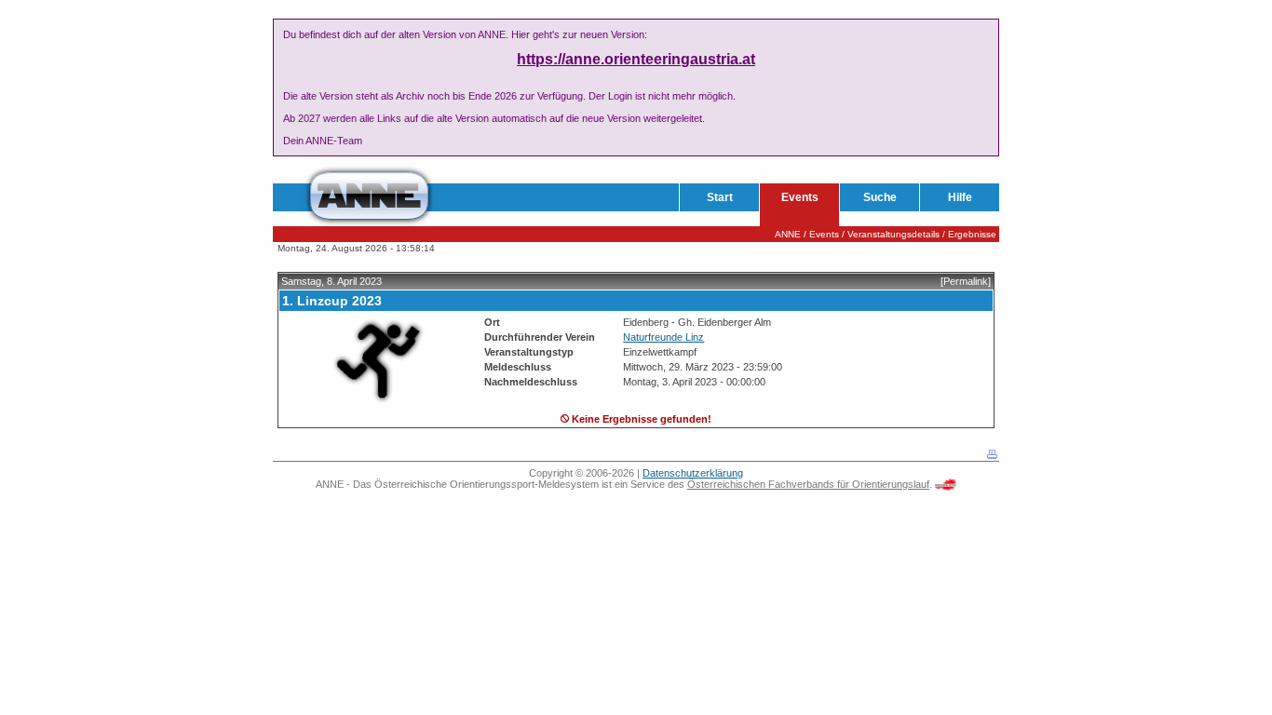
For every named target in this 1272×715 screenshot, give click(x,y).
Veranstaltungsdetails (893, 234)
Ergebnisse (972, 234)
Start (720, 197)
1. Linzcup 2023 (332, 300)
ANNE (788, 234)
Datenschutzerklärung (693, 473)
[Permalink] (965, 281)
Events (800, 197)
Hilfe (960, 197)
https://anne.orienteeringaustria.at (636, 59)
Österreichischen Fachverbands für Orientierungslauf (808, 484)
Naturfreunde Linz (663, 337)
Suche (880, 197)
